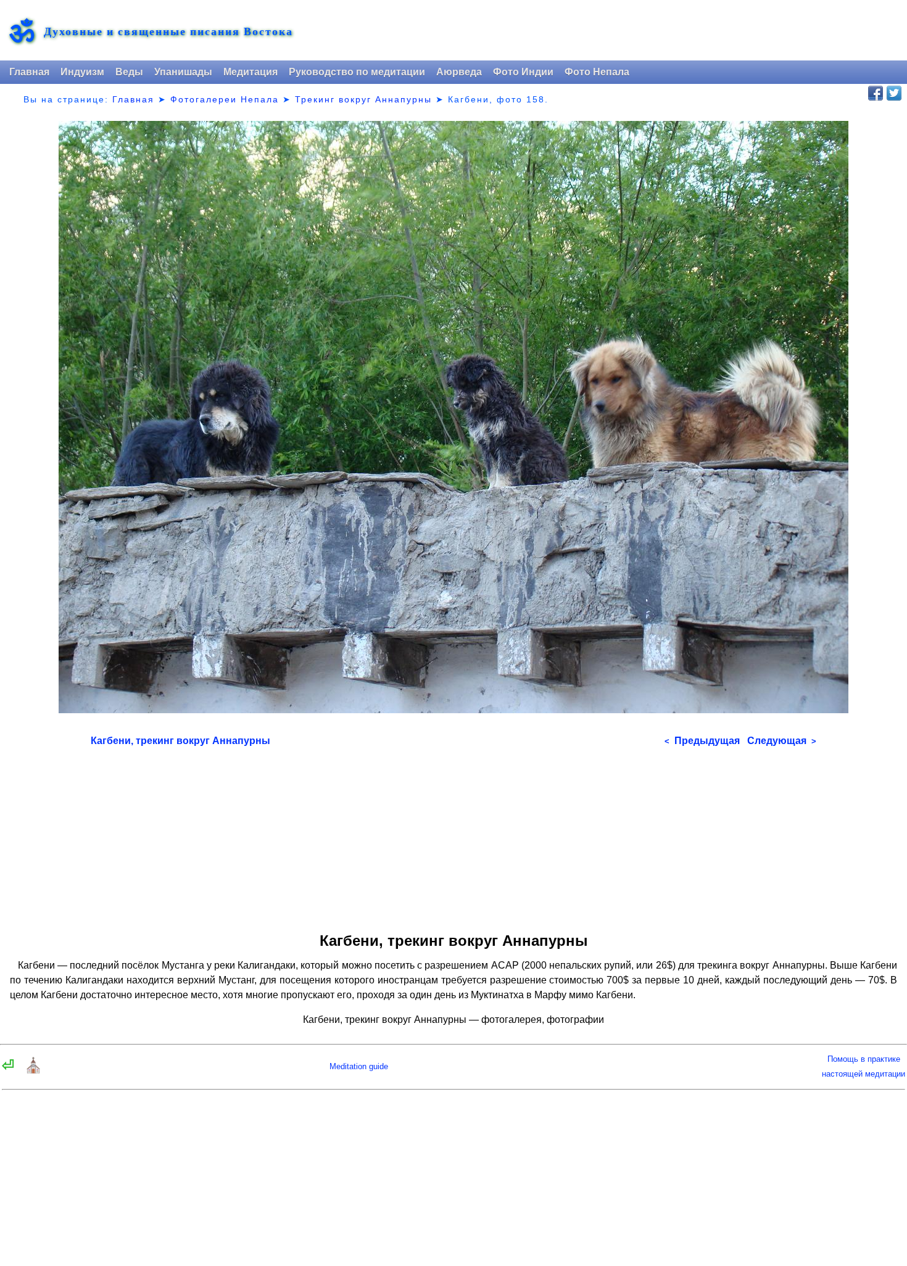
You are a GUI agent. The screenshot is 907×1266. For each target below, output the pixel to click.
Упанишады (183, 72)
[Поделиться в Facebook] (875, 93)
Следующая (781, 740)
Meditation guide (358, 1066)
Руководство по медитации (357, 72)
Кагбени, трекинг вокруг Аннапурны (180, 740)
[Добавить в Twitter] (894, 93)
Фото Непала (597, 72)
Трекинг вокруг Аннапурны (363, 99)
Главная (29, 72)
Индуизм (82, 72)
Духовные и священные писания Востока (168, 31)
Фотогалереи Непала (224, 99)
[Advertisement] (453, 835)
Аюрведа (459, 72)
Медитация (250, 72)
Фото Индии (523, 72)
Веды (129, 72)
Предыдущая (702, 740)
